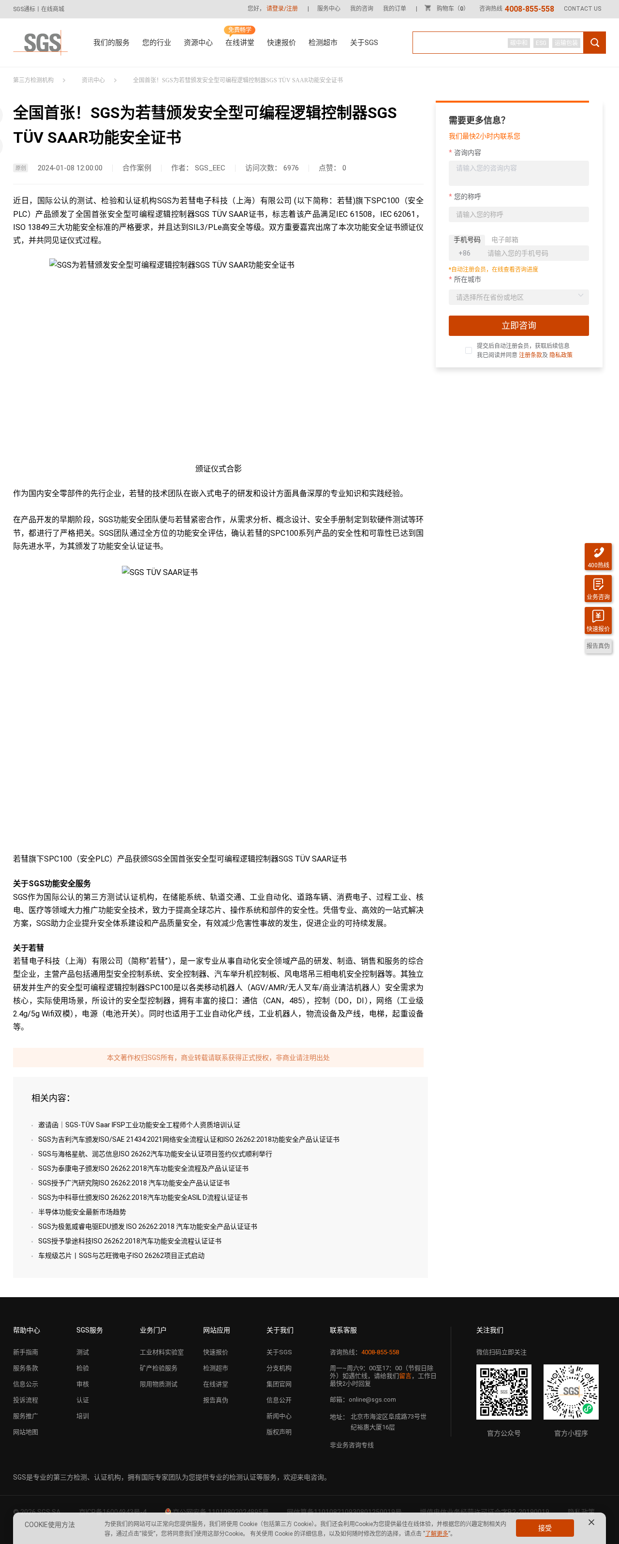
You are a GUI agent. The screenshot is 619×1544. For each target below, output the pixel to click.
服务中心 (328, 8)
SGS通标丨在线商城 (38, 9)
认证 (82, 1400)
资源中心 (198, 42)
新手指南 (25, 1352)
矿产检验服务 (158, 1368)
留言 (405, 1375)
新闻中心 (279, 1416)
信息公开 (279, 1400)
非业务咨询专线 (352, 1445)
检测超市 (323, 42)
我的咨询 (361, 8)
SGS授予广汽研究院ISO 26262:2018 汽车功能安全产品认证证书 (134, 1183)
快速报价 (281, 42)
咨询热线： (364, 1352)
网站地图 (25, 1432)
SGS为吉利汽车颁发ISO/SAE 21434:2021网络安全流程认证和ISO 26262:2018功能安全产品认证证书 (188, 1139)
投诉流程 (25, 1400)
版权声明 (279, 1432)
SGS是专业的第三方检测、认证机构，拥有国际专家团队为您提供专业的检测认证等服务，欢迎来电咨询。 (172, 1477)
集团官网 (279, 1384)
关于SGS (364, 42)
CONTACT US (582, 8)
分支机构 (279, 1368)
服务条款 (25, 1368)
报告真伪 (215, 1400)
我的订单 (394, 8)
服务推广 (25, 1416)
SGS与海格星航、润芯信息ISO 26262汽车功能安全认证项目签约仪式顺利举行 (155, 1154)
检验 (82, 1368)
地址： (339, 1417)
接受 (545, 1528)
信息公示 (25, 1384)
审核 (82, 1384)
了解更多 (436, 1533)
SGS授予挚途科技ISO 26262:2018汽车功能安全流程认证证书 (129, 1241)
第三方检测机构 (33, 80)
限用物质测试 (158, 1384)
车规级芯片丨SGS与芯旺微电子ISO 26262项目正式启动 (121, 1255)
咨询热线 (516, 8)
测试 (82, 1352)
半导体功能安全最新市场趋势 (82, 1212)
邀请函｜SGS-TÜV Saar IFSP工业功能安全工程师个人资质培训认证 (139, 1125)
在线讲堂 (239, 42)
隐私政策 (561, 355)
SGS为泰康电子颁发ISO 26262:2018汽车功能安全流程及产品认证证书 (143, 1168)
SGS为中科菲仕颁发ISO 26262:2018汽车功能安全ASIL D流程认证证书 (143, 1197)
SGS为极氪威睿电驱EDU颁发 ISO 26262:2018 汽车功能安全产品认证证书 (147, 1226)
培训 (82, 1416)
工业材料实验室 (162, 1352)
